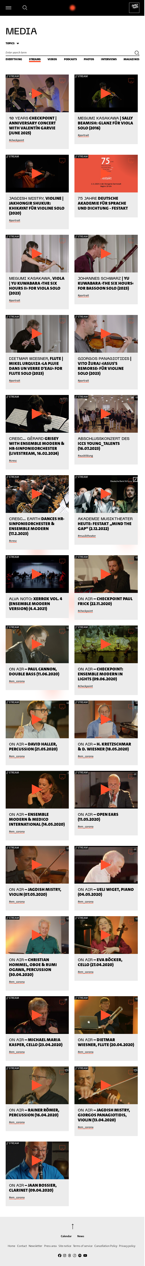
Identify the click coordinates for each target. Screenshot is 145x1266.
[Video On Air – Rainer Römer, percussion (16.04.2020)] (37, 1085)
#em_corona (17, 681)
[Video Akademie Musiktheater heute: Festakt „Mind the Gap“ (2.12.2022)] (106, 494)
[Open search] (25, 8)
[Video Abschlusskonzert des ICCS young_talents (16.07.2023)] (106, 414)
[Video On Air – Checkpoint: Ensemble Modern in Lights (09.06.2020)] (106, 644)
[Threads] (69, 1256)
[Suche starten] (137, 53)
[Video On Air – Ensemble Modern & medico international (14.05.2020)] (37, 790)
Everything (14, 59)
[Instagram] (64, 1256)
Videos (52, 59)
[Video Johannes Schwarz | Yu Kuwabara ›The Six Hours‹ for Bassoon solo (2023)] (106, 253)
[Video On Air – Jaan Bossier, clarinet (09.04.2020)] (37, 1160)
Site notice (65, 1246)
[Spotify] (80, 1256)
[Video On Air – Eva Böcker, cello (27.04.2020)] (106, 935)
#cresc (13, 460)
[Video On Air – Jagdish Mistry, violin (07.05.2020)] (37, 865)
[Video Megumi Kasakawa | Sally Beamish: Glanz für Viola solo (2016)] (106, 93)
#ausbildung (85, 455)
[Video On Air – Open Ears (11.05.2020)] (106, 790)
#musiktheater (87, 536)
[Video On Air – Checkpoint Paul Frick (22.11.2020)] (106, 574)
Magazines (131, 59)
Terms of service (82, 1246)
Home (11, 1246)
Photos (89, 59)
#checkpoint (16, 140)
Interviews (109, 59)
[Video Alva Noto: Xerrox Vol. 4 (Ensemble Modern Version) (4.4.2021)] (37, 574)
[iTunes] (74, 1256)
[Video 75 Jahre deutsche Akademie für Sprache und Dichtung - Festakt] (106, 173)
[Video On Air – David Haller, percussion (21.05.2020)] (37, 719)
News (80, 1236)
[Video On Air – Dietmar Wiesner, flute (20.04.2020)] (106, 1015)
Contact (22, 1246)
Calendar (66, 1236)
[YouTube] (85, 1256)
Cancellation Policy (105, 1246)
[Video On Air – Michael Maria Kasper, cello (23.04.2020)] (37, 1015)
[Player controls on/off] (72, 7)
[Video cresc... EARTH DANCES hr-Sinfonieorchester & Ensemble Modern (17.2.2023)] (37, 494)
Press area (50, 1246)
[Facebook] (59, 1256)
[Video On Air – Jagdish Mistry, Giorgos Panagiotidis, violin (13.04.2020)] (106, 1085)
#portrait (83, 135)
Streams (35, 59)
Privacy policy (127, 1246)
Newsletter (35, 1246)
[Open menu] (8, 8)
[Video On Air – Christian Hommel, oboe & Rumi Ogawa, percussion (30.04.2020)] (37, 935)
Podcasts (70, 59)
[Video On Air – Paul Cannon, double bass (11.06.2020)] (37, 644)
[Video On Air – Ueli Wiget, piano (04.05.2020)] (106, 865)
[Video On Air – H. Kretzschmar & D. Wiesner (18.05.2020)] (106, 719)
